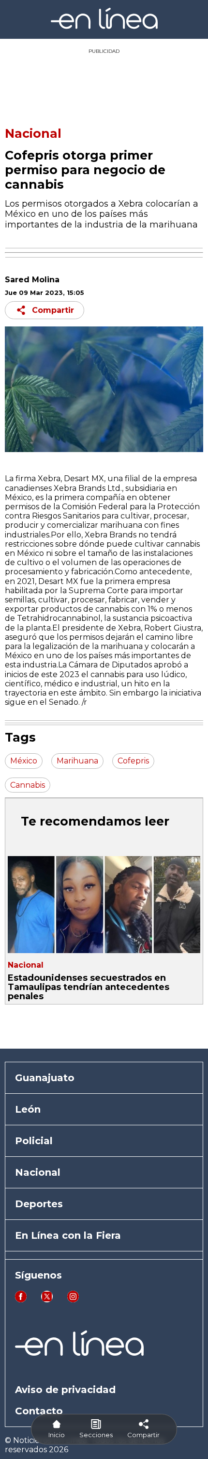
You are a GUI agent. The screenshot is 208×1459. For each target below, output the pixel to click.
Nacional (33, 133)
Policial (34, 1141)
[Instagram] (73, 1299)
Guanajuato (44, 1078)
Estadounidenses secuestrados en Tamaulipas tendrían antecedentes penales (88, 987)
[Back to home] (104, 26)
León (28, 1109)
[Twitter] (47, 1299)
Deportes (39, 1204)
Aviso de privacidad (65, 1389)
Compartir (53, 310)
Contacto (39, 1411)
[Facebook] (21, 1299)
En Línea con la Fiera (68, 1235)
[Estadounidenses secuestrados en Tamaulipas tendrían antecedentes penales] (104, 904)
